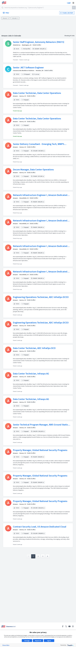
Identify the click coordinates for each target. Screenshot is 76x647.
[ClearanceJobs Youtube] (69, 626)
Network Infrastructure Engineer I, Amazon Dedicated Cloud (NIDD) (40, 195)
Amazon (15, 96)
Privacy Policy (5, 645)
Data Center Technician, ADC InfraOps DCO (34, 348)
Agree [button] (49, 641)
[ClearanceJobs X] (66, 626)
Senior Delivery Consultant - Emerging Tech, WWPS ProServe (38, 144)
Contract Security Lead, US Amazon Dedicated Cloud (39, 526)
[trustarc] (70, 645)
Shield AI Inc (16, 45)
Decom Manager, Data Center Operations (33, 169)
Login (69, 3)
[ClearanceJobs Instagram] (73, 626)
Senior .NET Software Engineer (28, 67)
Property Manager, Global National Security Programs (40, 450)
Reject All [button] (38, 641)
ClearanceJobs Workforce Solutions (23, 70)
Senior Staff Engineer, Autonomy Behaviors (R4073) (38, 42)
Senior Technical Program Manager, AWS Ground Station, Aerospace (41, 424)
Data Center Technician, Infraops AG (31, 373)
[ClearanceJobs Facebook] (63, 626)
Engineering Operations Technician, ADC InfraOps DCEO (41, 297)
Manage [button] (27, 641)
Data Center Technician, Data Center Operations (37, 93)
